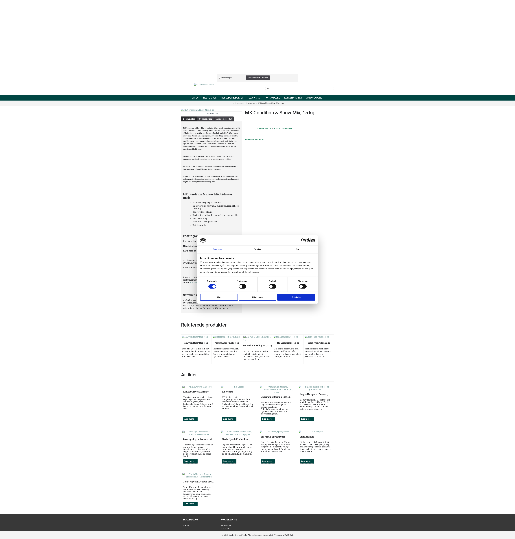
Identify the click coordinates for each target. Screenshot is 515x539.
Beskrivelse (189, 119)
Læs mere (189, 419)
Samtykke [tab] (217, 249)
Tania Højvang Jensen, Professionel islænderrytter (198, 482)
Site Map (225, 529)
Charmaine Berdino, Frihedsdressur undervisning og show (276, 397)
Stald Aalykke (307, 437)
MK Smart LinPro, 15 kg (288, 343)
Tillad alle (296, 297)
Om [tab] (297, 249)
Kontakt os (226, 526)
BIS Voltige (227, 392)
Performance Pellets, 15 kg (227, 343)
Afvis (219, 297)
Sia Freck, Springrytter (273, 437)
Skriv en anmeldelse (282, 128)
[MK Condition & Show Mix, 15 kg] (211, 110)
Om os (186, 526)
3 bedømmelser (264, 128)
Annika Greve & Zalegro (196, 392)
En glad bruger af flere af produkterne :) (315, 394)
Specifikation (205, 119)
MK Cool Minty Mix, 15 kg (196, 343)
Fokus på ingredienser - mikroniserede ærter (198, 439)
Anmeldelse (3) (224, 119)
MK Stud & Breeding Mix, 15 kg (257, 345)
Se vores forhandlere (258, 78)
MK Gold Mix (196, 282)
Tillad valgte (257, 297)
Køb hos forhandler (254, 139)
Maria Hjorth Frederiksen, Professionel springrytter (237, 439)
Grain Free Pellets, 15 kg (319, 343)
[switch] (242, 286)
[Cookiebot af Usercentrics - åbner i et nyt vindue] (303, 240)
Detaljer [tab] (257, 249)
